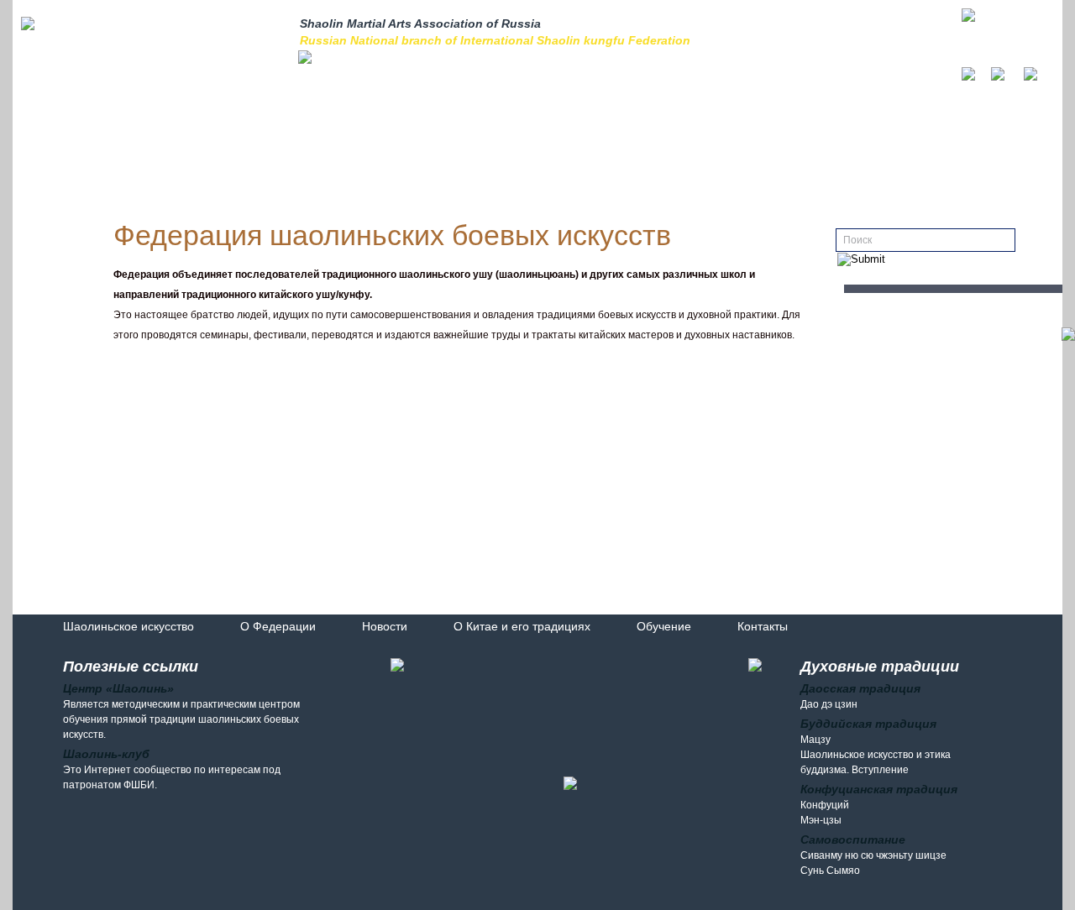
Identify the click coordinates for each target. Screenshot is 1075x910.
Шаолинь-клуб (106, 754)
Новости (384, 626)
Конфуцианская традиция (878, 789)
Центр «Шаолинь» (118, 688)
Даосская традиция (860, 688)
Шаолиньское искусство (128, 626)
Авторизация (863, 34)
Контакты (762, 626)
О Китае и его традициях (522, 626)
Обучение (664, 626)
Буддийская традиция (868, 723)
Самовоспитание (852, 839)
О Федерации (278, 626)
